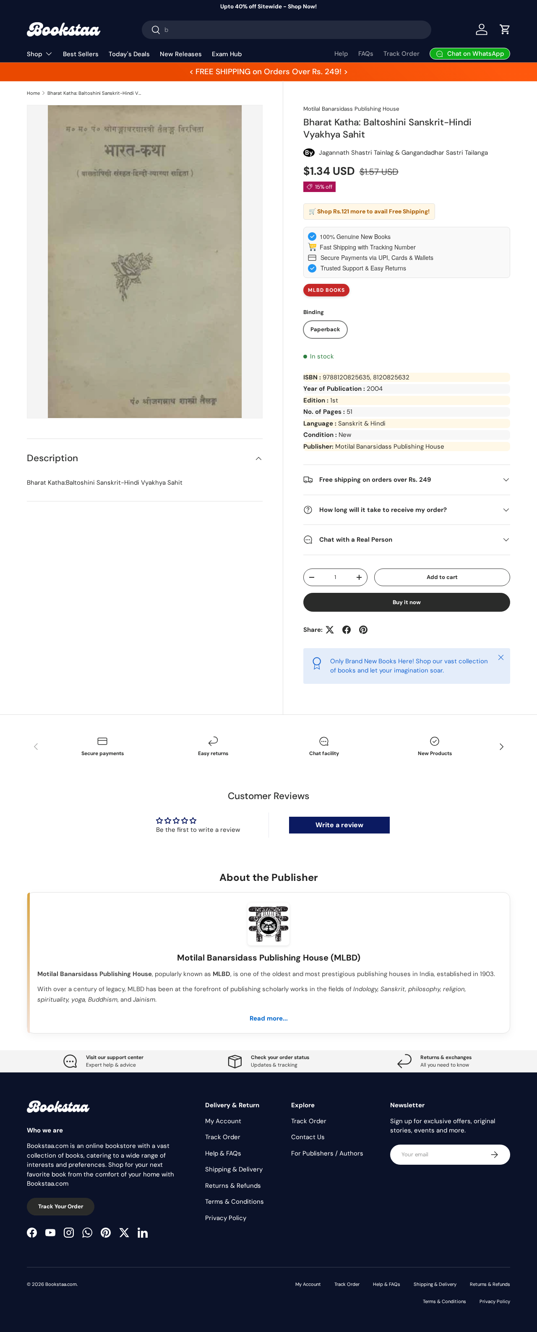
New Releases (181, 54)
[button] (505, 29)
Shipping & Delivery (234, 1169)
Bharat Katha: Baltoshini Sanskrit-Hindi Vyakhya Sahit (94, 93)
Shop (34, 54)
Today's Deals (129, 54)
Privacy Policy (225, 1218)
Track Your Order (60, 1206)
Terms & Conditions (234, 1201)
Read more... (269, 1018)
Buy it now (407, 602)
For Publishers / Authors (327, 1153)
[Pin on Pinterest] (363, 629)
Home (33, 93)
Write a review (339, 824)
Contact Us (308, 1137)
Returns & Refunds (233, 1185)
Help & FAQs (223, 1153)
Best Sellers (81, 54)
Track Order (401, 53)
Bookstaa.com (61, 1284)
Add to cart (442, 577)
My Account (223, 1121)
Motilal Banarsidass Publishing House (351, 108)
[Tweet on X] (329, 629)
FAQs (365, 53)
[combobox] (286, 30)
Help (341, 53)
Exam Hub (227, 54)
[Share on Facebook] (346, 629)
